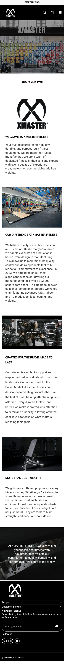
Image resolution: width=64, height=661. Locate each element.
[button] (60, 12)
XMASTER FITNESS (16, 658)
